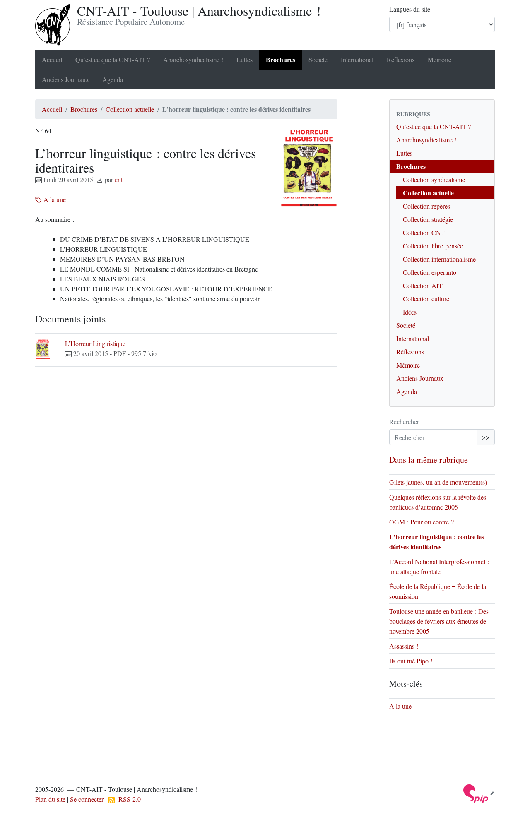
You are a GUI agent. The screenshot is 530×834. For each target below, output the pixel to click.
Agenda (112, 79)
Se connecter (87, 799)
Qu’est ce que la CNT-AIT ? (112, 59)
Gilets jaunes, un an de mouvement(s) (438, 482)
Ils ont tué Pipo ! (411, 660)
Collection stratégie (428, 219)
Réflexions (400, 59)
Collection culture (426, 298)
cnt (119, 179)
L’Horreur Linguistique (95, 343)
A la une (54, 199)
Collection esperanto (429, 272)
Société (318, 59)
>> (485, 437)
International (357, 59)
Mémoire (439, 59)
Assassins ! (404, 646)
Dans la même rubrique (428, 459)
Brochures (280, 59)
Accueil (52, 59)
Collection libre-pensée (433, 245)
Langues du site (409, 9)
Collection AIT (423, 285)
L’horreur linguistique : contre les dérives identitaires (436, 541)
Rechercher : (406, 421)
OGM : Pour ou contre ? (421, 521)
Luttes (244, 59)
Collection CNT (424, 232)
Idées (410, 312)
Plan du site (50, 799)
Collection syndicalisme (434, 179)
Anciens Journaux (65, 79)
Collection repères (426, 206)
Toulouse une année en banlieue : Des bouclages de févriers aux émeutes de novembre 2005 (439, 621)
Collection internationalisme (439, 259)
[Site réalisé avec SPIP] (479, 793)
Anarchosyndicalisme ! (193, 59)
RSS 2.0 (128, 799)
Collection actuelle (130, 109)
